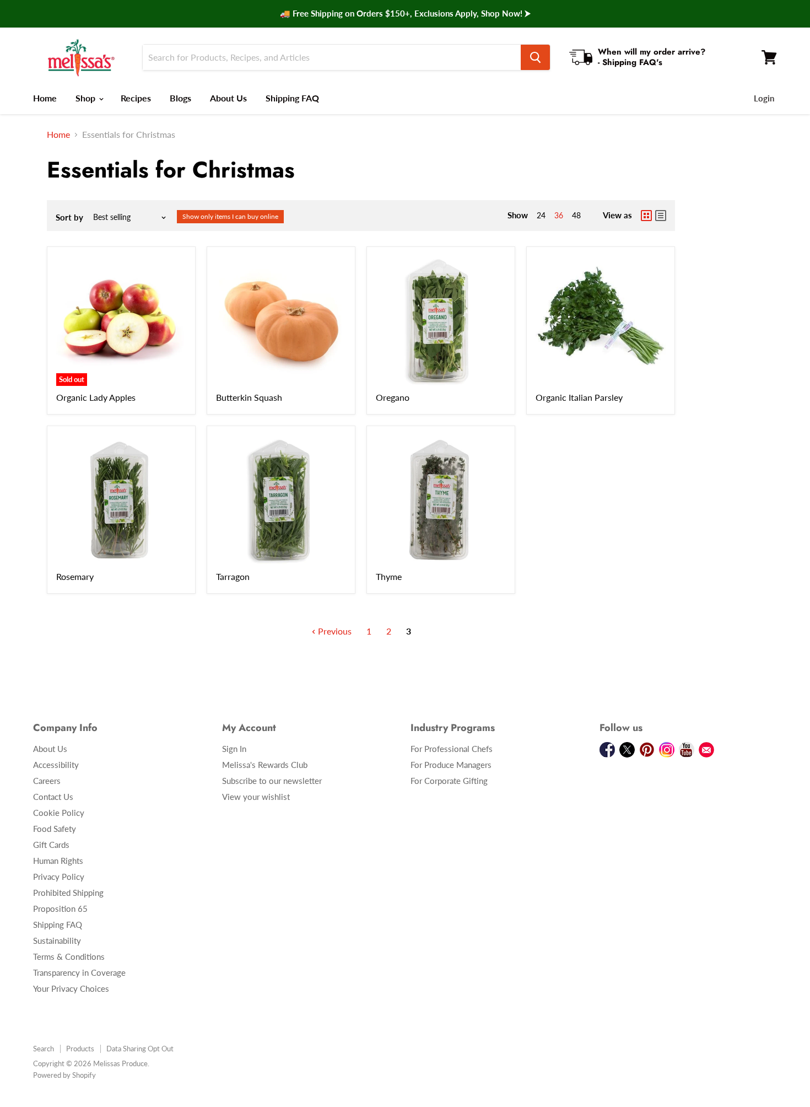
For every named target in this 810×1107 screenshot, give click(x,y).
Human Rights (58, 861)
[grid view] (646, 215)
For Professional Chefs (452, 749)
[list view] (660, 215)
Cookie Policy (58, 813)
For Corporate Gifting (449, 781)
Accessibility (56, 765)
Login (764, 98)
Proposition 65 (60, 908)
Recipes (136, 98)
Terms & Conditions (69, 956)
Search (43, 1048)
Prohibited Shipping (68, 893)
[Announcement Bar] (405, 13)
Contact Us (53, 797)
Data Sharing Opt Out (140, 1048)
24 (541, 215)
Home (45, 98)
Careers (47, 781)
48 (576, 215)
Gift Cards (51, 845)
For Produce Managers (451, 765)
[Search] (535, 57)
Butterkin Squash (249, 397)
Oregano (392, 397)
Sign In (234, 749)
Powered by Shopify (64, 1075)
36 (558, 215)
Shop (86, 98)
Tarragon (233, 576)
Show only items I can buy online (230, 216)
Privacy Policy (58, 877)
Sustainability (57, 940)
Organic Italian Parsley (579, 397)
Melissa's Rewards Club (264, 765)
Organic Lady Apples (96, 397)
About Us (228, 98)
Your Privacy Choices (71, 988)
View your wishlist (256, 797)
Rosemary (75, 576)
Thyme (389, 576)
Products (80, 1048)
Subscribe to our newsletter (272, 781)
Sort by (69, 217)
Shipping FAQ (292, 98)
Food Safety (54, 829)
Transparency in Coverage (79, 972)
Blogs (180, 98)
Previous (334, 631)
